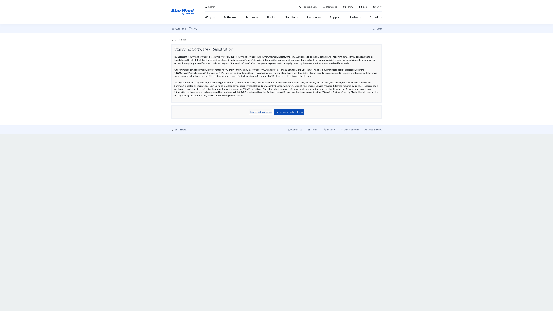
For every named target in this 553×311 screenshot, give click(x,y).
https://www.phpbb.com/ (298, 76)
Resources (314, 17)
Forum (350, 7)
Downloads (331, 7)
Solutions (291, 17)
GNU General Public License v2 (189, 72)
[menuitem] (192, 28)
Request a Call (310, 7)
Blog (364, 7)
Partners (355, 17)
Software (230, 17)
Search (211, 7)
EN (378, 7)
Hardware (251, 17)
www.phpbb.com (263, 72)
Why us (210, 17)
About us (376, 17)
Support (335, 17)
